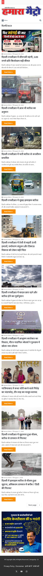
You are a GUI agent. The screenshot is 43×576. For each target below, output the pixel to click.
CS (38, 559)
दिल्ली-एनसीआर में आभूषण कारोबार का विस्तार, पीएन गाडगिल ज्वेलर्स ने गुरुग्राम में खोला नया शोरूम (21, 342)
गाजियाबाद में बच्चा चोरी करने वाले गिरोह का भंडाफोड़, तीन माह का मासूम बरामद (20, 390)
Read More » (8, 72)
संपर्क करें (36, 566)
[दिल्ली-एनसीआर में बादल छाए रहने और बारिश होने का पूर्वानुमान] (21, 276)
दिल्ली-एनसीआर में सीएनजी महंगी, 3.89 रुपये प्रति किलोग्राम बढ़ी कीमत (20, 59)
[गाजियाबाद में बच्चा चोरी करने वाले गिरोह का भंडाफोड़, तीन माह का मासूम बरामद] (21, 372)
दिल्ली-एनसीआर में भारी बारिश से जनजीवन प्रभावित (21, 156)
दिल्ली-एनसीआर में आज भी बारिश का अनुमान (19, 110)
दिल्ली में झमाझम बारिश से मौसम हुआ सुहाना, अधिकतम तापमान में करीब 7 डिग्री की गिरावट (20, 484)
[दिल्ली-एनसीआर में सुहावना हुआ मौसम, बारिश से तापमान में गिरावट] (21, 418)
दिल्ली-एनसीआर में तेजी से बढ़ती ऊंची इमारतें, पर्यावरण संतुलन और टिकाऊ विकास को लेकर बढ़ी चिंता (19, 246)
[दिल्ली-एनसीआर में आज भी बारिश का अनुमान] (21, 89)
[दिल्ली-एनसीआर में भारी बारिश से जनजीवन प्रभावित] (21, 138)
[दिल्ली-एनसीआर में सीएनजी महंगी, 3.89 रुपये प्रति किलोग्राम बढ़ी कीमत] (21, 41)
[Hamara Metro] (21, 11)
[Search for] (40, 20)
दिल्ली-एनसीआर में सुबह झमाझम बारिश (20, 200)
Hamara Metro (7, 54)
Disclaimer (20, 566)
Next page (32, 505)
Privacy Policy (9, 566)
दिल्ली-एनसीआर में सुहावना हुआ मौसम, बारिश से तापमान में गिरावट (20, 436)
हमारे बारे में (28, 566)
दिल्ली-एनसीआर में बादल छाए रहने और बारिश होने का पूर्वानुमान (19, 294)
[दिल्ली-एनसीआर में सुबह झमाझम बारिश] (21, 184)
